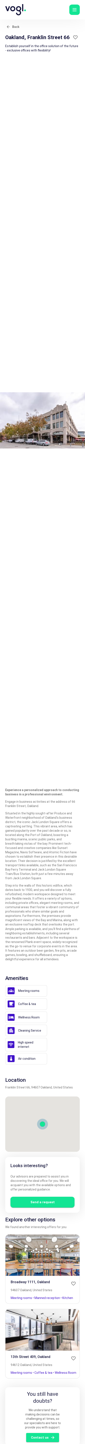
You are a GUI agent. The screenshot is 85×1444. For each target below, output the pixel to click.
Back (15, 27)
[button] (74, 10)
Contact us (40, 1437)
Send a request (43, 1202)
